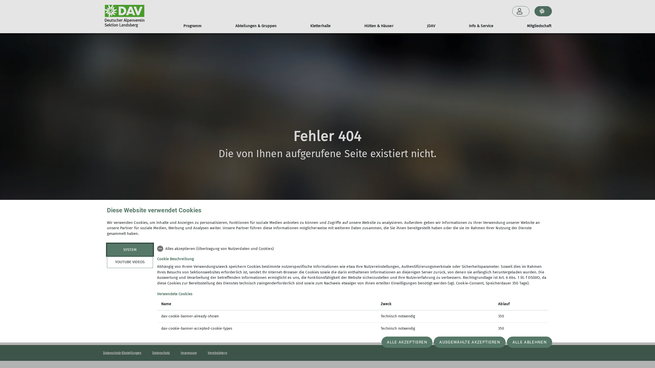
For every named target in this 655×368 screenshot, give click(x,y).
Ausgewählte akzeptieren (469, 342)
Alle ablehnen (529, 342)
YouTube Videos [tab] (130, 262)
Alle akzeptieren (407, 342)
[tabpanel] (352, 289)
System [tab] (130, 249)
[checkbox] (352, 249)
